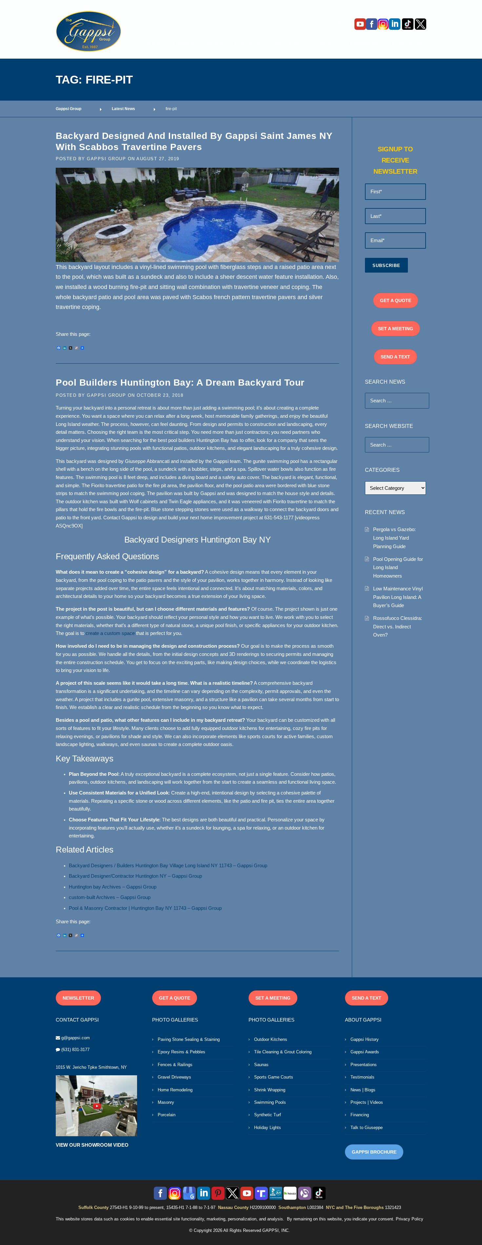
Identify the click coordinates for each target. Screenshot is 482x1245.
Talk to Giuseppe (367, 1127)
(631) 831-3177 (75, 1049)
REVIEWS (288, 44)
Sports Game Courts (273, 1077)
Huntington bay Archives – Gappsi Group (112, 887)
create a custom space (110, 633)
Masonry (166, 1102)
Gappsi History (365, 1039)
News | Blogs (363, 1089)
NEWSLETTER (78, 998)
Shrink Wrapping (269, 1089)
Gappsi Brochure (374, 1152)
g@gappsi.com (75, 1037)
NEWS (215, 44)
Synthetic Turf (267, 1114)
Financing (360, 1114)
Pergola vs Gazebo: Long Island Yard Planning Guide (394, 538)
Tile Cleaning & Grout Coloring (282, 1051)
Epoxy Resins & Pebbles (181, 1051)
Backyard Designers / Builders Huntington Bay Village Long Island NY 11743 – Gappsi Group (168, 865)
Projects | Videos (367, 1102)
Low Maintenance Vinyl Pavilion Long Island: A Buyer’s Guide (398, 597)
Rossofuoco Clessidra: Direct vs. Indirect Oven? (397, 626)
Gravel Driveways (174, 1077)
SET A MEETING (395, 328)
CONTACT (326, 44)
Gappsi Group (106, 158)
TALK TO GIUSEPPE (169, 44)
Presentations (364, 1064)
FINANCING (366, 44)
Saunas (261, 1064)
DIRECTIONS (409, 44)
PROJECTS (249, 44)
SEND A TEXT (395, 356)
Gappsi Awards (365, 1051)
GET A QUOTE (395, 300)
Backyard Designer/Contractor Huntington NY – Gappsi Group (135, 876)
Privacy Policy (409, 1218)
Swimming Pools (270, 1102)
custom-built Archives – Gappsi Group (110, 897)
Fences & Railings (175, 1064)
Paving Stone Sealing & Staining (189, 1039)
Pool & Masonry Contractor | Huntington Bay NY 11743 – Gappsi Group (145, 908)
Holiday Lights (267, 1127)
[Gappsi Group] (88, 31)
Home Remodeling (175, 1089)
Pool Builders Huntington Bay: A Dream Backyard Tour (180, 382)
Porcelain (166, 1114)
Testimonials (362, 1077)
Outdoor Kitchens (270, 1039)
